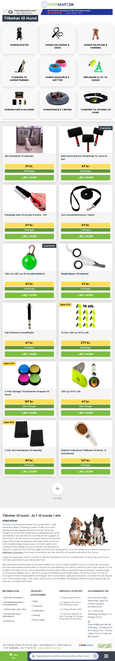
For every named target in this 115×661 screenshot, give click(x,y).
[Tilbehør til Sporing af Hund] (96, 104)
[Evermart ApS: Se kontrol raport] (104, 645)
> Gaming (35, 615)
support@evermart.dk (49, 648)
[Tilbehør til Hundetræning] (19, 72)
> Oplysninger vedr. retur (14, 609)
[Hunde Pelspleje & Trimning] (96, 39)
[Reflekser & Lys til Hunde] (96, 72)
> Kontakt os (8, 621)
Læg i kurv (29, 177)
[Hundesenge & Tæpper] (57, 104)
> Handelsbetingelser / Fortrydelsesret (13, 603)
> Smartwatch (37, 610)
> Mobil (34, 601)
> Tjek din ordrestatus (12, 597)
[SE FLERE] (57, 489)
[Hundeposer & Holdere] (19, 104)
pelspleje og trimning (12, 552)
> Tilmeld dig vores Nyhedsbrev (11, 615)
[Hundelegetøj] (19, 39)
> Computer (37, 606)
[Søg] (95, 656)
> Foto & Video (38, 620)
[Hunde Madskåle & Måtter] (57, 72)
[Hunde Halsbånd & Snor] (57, 39)
